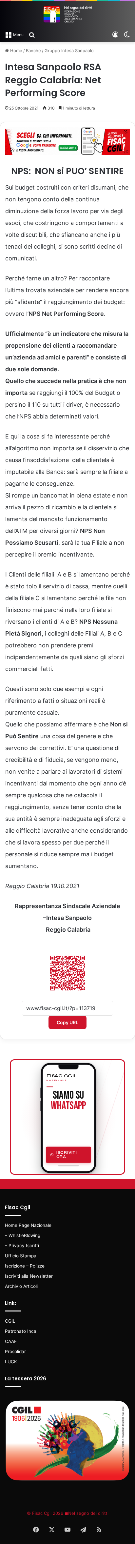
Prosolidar (15, 1351)
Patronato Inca (20, 1331)
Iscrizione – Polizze (25, 1266)
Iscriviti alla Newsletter (29, 1276)
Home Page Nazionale (28, 1225)
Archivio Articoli (21, 1286)
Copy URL (67, 1022)
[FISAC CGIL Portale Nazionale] (67, 14)
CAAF (11, 1341)
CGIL (10, 1321)
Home (15, 50)
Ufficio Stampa (20, 1255)
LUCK (11, 1361)
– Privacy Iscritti (22, 1245)
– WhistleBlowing (22, 1235)
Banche (33, 50)
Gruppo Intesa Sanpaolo (69, 50)
